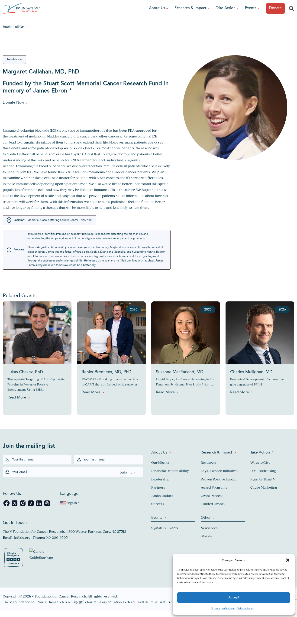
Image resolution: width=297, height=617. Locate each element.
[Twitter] (15, 505)
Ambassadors (162, 495)
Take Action (226, 8)
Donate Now (13, 102)
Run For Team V (262, 479)
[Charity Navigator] (13, 558)
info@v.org (22, 537)
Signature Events (164, 528)
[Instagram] (23, 505)
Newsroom (209, 528)
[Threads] (47, 505)
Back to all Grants (16, 26)
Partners (158, 487)
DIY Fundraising (263, 470)
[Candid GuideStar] (43, 558)
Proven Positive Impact (219, 479)
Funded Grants (213, 503)
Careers (157, 503)
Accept (233, 597)
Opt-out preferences (223, 608)
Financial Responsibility (170, 470)
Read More (16, 397)
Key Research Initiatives (219, 470)
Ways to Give (260, 462)
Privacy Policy (245, 608)
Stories (206, 536)
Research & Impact (190, 8)
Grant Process (212, 495)
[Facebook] (7, 505)
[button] (287, 560)
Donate (275, 8)
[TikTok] (31, 505)
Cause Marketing (263, 487)
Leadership (160, 479)
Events (250, 8)
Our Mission (160, 462)
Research (208, 462)
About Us (157, 8)
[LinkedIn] (39, 505)
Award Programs (214, 487)
